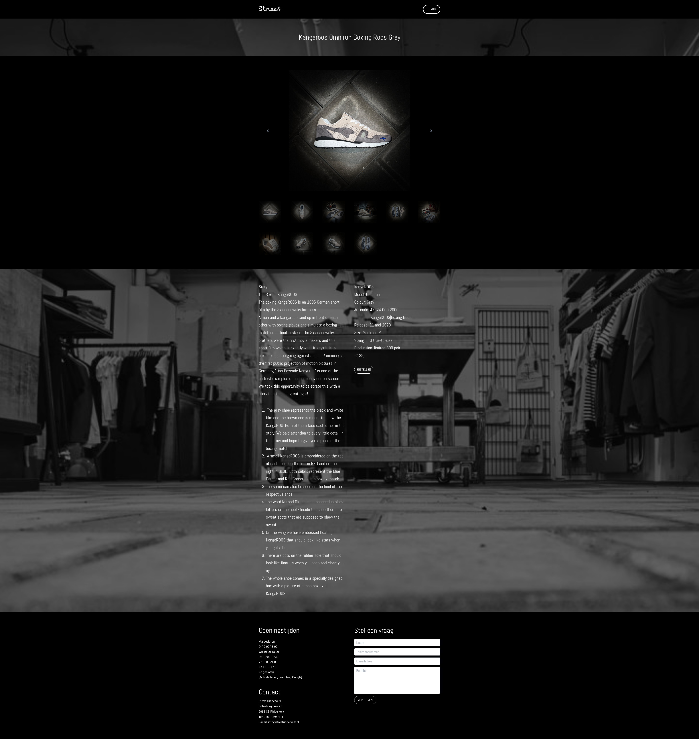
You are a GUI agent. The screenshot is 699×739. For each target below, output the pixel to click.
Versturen (365, 700)
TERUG (431, 9)
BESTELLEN (364, 369)
